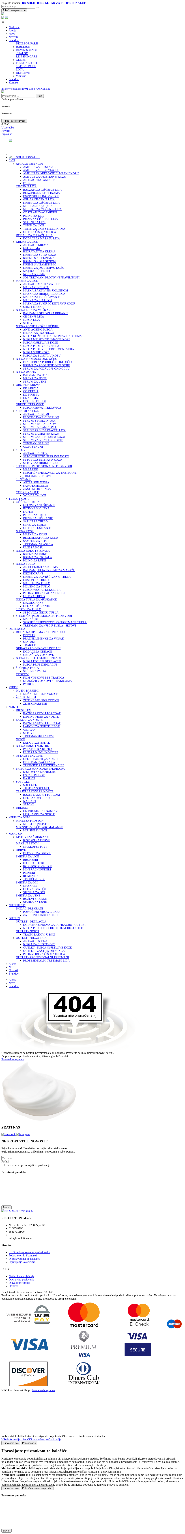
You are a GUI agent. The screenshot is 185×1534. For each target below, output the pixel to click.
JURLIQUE (23, 46)
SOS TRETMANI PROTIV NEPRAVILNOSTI (51, 277)
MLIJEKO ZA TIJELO (36, 586)
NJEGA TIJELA (25, 563)
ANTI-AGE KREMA (36, 244)
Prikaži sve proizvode (14, 10)
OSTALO (29, 729)
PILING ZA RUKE (34, 560)
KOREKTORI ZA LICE (37, 866)
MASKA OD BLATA (36, 287)
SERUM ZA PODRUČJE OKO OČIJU (46, 368)
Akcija (12, 30)
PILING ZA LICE (33, 215)
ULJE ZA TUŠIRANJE (37, 527)
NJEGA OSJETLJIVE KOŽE (40, 342)
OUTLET (14, 918)
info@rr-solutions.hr (13, 88)
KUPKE (28, 511)
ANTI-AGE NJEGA (35, 941)
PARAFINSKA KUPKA (37, 749)
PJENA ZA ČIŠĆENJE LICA (40, 218)
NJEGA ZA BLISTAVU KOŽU (42, 355)
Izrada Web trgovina (43, 1390)
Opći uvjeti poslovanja (21, 1279)
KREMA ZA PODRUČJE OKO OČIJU (46, 365)
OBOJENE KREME (28, 384)
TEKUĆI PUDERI (34, 879)
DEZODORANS (33, 573)
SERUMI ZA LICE (27, 410)
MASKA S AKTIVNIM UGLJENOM (45, 290)
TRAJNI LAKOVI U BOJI (39, 934)
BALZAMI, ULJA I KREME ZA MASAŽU (49, 570)
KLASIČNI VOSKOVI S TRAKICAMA (47, 680)
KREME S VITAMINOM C (39, 264)
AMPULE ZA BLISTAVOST (40, 166)
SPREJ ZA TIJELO (34, 524)
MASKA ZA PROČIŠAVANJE (41, 297)
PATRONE (29, 684)
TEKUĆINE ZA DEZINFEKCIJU (43, 765)
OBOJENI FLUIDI (34, 401)
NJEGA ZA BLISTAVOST (39, 944)
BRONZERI (30, 859)
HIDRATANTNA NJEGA (38, 332)
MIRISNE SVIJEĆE (35, 830)
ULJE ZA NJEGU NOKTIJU (40, 752)
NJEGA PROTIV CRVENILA (41, 345)
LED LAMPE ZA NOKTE (39, 814)
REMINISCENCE (27, 50)
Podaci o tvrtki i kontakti (23, 1255)
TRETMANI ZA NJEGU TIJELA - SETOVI (49, 625)
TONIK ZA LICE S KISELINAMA (44, 228)
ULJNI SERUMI (33, 446)
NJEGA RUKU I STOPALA (33, 550)
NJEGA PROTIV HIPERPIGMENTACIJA (48, 349)
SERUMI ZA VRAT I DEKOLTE (43, 440)
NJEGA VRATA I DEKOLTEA (42, 589)
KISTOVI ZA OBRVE (36, 840)
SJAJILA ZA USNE (35, 902)
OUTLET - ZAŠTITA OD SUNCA (44, 950)
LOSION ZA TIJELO (36, 580)
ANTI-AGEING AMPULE (39, 179)
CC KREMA (30, 391)
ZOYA (20, 69)
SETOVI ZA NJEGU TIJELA (41, 612)
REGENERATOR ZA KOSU (40, 537)
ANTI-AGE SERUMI (36, 414)
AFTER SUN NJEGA (36, 482)
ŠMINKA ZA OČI (27, 882)
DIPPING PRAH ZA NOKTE (41, 716)
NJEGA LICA (31, 319)
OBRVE (21, 849)
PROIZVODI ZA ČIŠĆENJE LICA (44, 954)
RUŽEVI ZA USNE (35, 898)
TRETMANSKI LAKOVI (38, 736)
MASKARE (30, 885)
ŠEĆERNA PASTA (27, 667)
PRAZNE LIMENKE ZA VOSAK (43, 638)
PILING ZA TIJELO (35, 514)
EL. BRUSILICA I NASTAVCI (41, 810)
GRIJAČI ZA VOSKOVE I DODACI (38, 648)
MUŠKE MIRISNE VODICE (40, 693)
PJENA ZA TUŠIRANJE (38, 518)
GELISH (21, 59)
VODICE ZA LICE (27, 492)
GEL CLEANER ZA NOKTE (41, 758)
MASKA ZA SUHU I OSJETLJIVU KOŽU (49, 303)
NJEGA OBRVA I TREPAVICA (42, 407)
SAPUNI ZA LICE (34, 222)
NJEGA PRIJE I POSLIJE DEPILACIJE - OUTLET (54, 928)
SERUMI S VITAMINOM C (40, 427)
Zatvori (6, 1207)
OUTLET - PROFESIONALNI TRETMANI (42, 957)
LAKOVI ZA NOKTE (29, 719)
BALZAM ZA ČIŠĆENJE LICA (42, 189)
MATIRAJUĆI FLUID (36, 271)
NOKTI (13, 706)
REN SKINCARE (26, 56)
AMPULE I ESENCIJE (30, 163)
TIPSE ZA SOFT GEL (36, 788)
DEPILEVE (23, 72)
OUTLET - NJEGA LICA (31, 937)
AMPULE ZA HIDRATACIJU (41, 170)
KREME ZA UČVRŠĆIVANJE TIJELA (47, 576)
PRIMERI (29, 872)
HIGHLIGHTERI (33, 862)
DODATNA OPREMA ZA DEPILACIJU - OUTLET (54, 924)
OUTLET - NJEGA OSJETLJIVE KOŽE (47, 947)
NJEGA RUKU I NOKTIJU (32, 745)
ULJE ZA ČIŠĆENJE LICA (39, 231)
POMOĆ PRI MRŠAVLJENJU (41, 911)
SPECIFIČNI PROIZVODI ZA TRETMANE (50, 472)
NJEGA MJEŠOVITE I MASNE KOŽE (46, 339)
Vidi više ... (22, 76)
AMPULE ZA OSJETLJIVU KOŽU (44, 176)
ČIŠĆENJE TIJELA (28, 501)
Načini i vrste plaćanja (21, 1276)
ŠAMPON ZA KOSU (36, 540)
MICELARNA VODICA (38, 205)
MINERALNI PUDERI (37, 869)
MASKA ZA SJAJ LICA (37, 300)
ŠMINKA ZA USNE (28, 895)
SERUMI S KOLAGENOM (39, 423)
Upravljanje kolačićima (22, 1261)
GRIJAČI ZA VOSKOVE (38, 654)
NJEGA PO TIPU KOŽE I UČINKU (37, 326)
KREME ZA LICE (27, 241)
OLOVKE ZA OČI (34, 889)
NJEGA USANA (26, 371)
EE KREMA (30, 397)
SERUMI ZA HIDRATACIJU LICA (44, 430)
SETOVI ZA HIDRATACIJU (40, 462)
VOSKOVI (22, 674)
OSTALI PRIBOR (34, 775)
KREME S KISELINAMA (39, 257)
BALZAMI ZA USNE (36, 375)
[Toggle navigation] (2, 22)
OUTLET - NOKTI (27, 931)
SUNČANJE (23, 479)
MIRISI (13, 687)
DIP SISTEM (23, 710)
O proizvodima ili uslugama (24, 1258)
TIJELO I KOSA (19, 498)
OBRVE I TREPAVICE (30, 404)
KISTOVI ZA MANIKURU (39, 771)
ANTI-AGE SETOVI (35, 453)
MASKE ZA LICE (27, 280)
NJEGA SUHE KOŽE (36, 352)
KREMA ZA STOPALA (37, 557)
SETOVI (28, 323)
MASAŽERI (30, 469)
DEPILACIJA (17, 628)
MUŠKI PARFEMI (27, 690)
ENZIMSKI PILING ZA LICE (41, 196)
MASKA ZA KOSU (35, 534)
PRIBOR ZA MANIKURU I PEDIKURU (40, 768)
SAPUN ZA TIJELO (35, 521)
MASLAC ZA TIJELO (36, 583)
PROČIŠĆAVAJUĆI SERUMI (41, 417)
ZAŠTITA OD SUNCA (37, 488)
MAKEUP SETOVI (27, 843)
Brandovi (14, 40)
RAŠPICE (29, 778)
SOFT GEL (23, 781)
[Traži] (37, 7)
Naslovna (14, 27)
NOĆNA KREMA (34, 274)
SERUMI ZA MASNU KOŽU (41, 433)
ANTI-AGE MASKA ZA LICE (41, 284)
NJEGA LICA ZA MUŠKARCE (35, 310)
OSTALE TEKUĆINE (29, 755)
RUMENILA (31, 876)
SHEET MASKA (33, 306)
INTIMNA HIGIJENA (36, 508)
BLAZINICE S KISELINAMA (41, 192)
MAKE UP (15, 833)
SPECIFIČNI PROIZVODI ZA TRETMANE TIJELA (55, 622)
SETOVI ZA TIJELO (28, 609)
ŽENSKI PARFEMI (35, 703)
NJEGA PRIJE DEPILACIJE (40, 664)
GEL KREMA (31, 248)
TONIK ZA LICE (33, 225)
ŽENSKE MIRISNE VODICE (41, 700)
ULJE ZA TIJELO (34, 596)
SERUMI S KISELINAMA (39, 420)
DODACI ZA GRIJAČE (37, 651)
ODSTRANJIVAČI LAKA (39, 762)
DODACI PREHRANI (29, 908)
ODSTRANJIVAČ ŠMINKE (40, 212)
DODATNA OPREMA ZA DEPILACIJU (40, 632)
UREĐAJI (22, 807)
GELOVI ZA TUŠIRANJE (39, 505)
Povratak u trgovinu (12, 1059)
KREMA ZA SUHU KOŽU (39, 254)
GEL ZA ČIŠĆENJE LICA (39, 199)
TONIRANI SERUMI (36, 443)
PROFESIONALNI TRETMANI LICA (46, 960)
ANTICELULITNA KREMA (40, 566)
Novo (12, 33)
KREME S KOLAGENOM (39, 261)
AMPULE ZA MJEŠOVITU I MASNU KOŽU (51, 173)
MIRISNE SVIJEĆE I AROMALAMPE (39, 827)
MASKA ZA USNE (35, 378)
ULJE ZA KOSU (33, 547)
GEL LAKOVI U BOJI (37, 797)
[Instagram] (23, 1134)
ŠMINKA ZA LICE (27, 856)
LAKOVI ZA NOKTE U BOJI (41, 726)
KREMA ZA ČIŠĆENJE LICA (41, 202)
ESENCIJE (29, 183)
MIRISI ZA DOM (19, 817)
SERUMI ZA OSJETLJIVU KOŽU (44, 436)
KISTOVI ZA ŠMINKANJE (33, 836)
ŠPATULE (29, 641)
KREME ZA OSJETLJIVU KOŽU (43, 267)
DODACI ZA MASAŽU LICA (34, 235)
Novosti (13, 36)
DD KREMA (31, 394)
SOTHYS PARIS (26, 66)
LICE (12, 160)
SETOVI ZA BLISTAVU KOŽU (42, 459)
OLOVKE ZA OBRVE (37, 853)
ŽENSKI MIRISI (26, 697)
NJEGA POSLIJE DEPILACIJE (42, 661)
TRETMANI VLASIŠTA (38, 544)
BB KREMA (30, 388)
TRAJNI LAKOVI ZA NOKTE (34, 791)
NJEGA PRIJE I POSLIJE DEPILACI (38, 658)
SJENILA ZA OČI (34, 892)
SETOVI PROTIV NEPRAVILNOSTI (46, 456)
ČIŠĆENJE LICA (26, 186)
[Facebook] (8, 1134)
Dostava (13, 1286)
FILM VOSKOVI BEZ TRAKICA (43, 677)
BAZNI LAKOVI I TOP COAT (42, 713)
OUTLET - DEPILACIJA (31, 921)
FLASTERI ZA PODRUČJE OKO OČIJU (48, 362)
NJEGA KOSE (25, 531)
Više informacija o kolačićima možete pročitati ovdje (31, 1439)
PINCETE (29, 635)
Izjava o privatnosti (19, 1282)
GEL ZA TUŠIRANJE (36, 606)
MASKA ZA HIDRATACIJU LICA (44, 293)
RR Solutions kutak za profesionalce (29, 1252)
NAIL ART (29, 801)
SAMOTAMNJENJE (35, 485)
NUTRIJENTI (17, 905)
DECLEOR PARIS (27, 43)
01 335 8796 (32, 88)
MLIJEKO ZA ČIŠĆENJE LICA (42, 209)
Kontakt (13, 82)
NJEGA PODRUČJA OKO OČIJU (36, 358)
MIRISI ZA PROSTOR (29, 820)
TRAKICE (29, 645)
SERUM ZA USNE (34, 381)
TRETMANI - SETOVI (37, 475)
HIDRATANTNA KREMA (39, 251)
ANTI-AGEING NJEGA (38, 329)
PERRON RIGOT (26, 63)
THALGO (22, 53)
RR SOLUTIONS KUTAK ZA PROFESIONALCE (54, 3)
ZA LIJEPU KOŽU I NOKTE (41, 915)
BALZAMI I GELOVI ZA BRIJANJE (45, 313)
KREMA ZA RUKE (35, 553)
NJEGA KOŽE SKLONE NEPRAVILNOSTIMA (52, 336)
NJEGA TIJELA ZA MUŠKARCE (36, 599)
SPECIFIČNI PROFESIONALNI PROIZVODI (44, 466)
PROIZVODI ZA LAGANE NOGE (44, 593)
